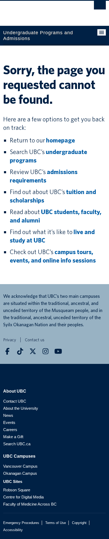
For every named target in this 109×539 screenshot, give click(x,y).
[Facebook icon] (7, 351)
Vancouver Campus (20, 466)
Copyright (79, 523)
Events (9, 422)
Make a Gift (13, 436)
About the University (20, 408)
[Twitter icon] (33, 351)
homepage (60, 140)
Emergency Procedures (21, 523)
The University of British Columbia (39, 11)
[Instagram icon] (45, 351)
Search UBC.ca (16, 444)
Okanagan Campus (20, 473)
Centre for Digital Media (23, 497)
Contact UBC (14, 401)
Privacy (9, 339)
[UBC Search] (100, 6)
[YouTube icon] (58, 351)
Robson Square (16, 490)
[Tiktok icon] (20, 351)
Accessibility (13, 530)
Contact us (34, 339)
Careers (10, 429)
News (8, 415)
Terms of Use (55, 523)
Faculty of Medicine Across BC (30, 504)
